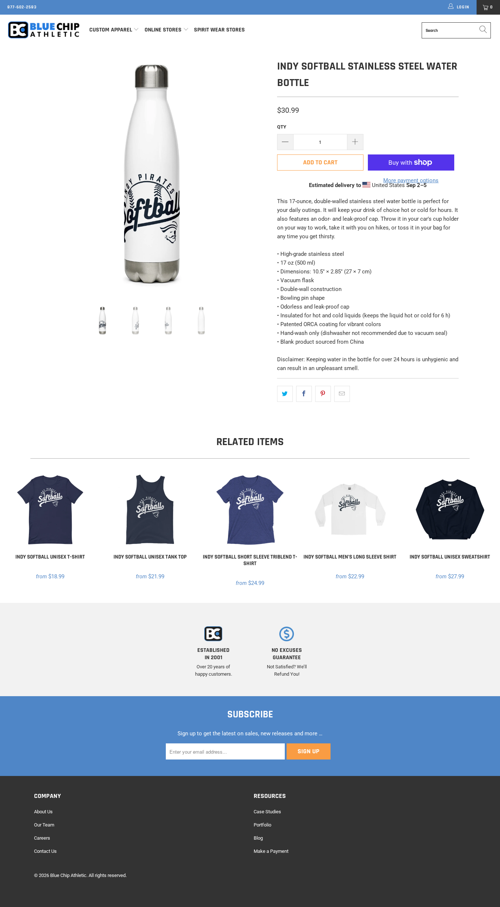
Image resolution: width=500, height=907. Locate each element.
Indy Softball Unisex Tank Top (150, 509)
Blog (258, 838)
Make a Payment (271, 851)
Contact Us (45, 851)
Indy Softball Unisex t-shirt (50, 509)
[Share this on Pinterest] (323, 394)
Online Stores (164, 30)
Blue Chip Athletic (68, 875)
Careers (42, 838)
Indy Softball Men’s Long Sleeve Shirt (350, 509)
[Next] (257, 176)
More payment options (411, 180)
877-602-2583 (22, 7)
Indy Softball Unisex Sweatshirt (450, 509)
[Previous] (47, 176)
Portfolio (262, 825)
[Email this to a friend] (342, 394)
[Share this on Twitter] (285, 394)
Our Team (44, 825)
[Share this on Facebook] (304, 394)
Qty (281, 127)
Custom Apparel (110, 30)
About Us (43, 811)
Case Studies (267, 811)
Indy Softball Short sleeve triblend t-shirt (250, 509)
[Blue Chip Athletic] (43, 30)
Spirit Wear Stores (219, 30)
